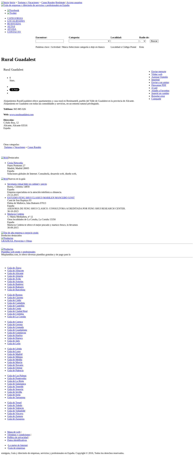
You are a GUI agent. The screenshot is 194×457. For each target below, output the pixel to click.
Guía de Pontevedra (16, 378)
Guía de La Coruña (16, 316)
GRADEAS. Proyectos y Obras (16, 241)
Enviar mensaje (158, 71)
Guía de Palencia (15, 370)
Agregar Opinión (159, 77)
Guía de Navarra (15, 365)
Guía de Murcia (14, 362)
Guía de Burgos (14, 295)
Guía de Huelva (14, 335)
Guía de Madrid (14, 354)
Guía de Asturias (15, 281)
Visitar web (156, 74)
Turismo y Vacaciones (28, 2)
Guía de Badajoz (15, 284)
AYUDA (11, 29)
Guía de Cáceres (15, 297)
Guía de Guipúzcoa (16, 332)
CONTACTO (14, 32)
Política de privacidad (17, 437)
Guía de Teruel (14, 402)
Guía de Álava (14, 268)
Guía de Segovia (15, 389)
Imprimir (155, 79)
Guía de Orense (14, 367)
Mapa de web (13, 432)
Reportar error (158, 96)
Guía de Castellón (15, 305)
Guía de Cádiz (14, 300)
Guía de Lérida (14, 348)
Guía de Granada (15, 327)
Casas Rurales (48, 2)
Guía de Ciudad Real (17, 311)
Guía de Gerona (15, 324)
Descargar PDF (158, 85)
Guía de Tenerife (15, 386)
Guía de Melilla (14, 359)
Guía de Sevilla (14, 392)
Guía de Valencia (15, 408)
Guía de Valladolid (16, 410)
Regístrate (60, 2)
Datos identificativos (17, 440)
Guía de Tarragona (16, 397)
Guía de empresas (16, 448)
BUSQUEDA (14, 23)
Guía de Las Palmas (16, 375)
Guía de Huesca (15, 338)
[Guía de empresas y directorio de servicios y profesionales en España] (35, 5)
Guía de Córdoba (15, 314)
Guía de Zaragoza (15, 419)
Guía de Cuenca (15, 321)
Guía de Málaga (15, 357)
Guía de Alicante (15, 273)
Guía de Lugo (14, 351)
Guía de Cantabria (16, 303)
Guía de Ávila (14, 278)
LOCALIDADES (16, 21)
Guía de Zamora (15, 416)
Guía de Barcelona (16, 289)
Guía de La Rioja (15, 381)
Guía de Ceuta (14, 308)
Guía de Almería (15, 276)
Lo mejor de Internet (18, 445)
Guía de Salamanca (16, 384)
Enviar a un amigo (160, 82)
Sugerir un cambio (160, 93)
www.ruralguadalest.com (21, 114)
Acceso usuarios (74, 2)
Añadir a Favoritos (160, 90)
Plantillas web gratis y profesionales (18, 252)
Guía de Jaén (13, 341)
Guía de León (13, 343)
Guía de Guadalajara (17, 330)
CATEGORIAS (15, 18)
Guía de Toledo (14, 405)
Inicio (12, 2)
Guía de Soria (13, 394)
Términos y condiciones (18, 434)
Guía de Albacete (15, 270)
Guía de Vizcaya (15, 413)
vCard (154, 88)
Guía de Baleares (15, 287)
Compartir (156, 98)
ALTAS (11, 26)
